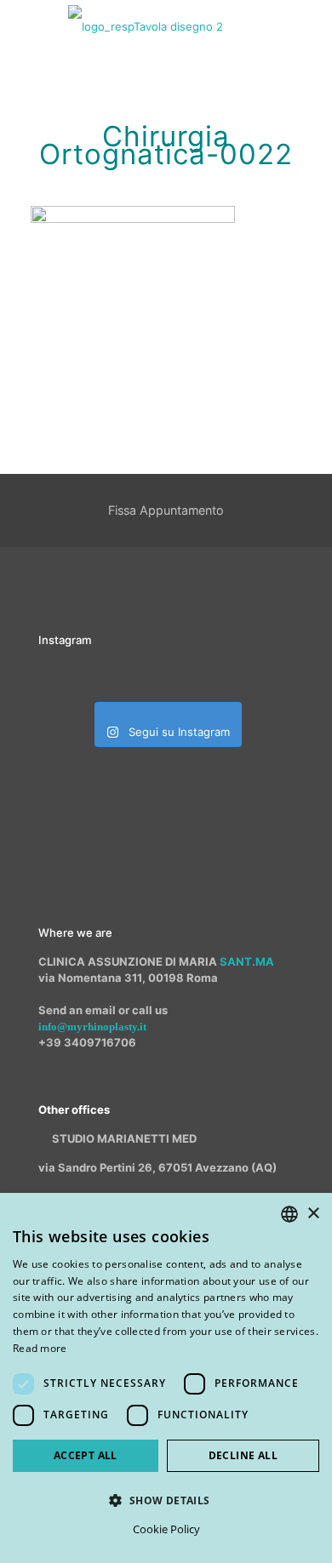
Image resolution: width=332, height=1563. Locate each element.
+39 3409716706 (87, 1042)
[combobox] (289, 1214)
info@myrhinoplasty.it (92, 1026)
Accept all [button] (85, 1455)
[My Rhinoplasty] (145, 25)
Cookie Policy (166, 1529)
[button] (166, 1500)
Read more (40, 1348)
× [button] (312, 1213)
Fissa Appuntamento (166, 510)
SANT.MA (247, 961)
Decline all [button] (243, 1455)
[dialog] (166, 1378)
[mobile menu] (309, 25)
